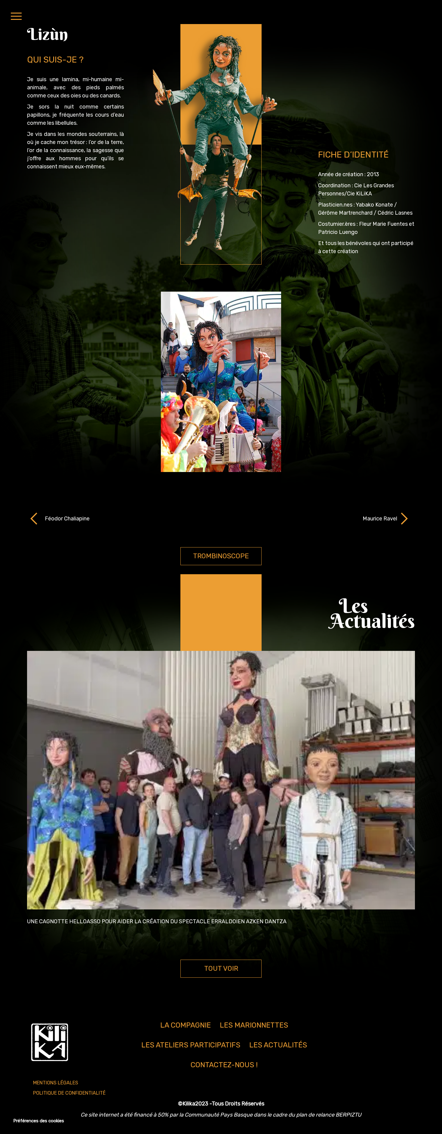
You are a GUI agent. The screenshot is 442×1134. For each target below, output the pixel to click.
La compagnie (185, 1025)
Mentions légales (55, 1083)
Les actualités (278, 1045)
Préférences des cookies (38, 1120)
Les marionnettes (254, 1025)
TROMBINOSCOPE (221, 556)
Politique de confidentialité (69, 1093)
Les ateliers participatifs (190, 1045)
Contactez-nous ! (224, 1065)
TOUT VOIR (221, 968)
